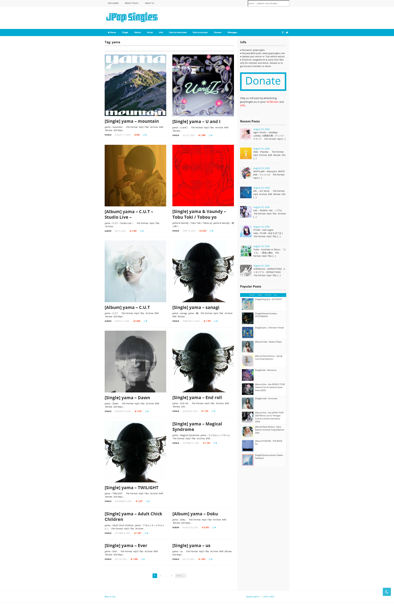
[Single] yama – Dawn (127, 397)
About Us (149, 3)
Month (268, 295)
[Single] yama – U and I (196, 121)
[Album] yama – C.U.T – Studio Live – (129, 214)
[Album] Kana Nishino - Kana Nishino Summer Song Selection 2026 (269, 429)
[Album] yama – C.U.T (127, 307)
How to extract (200, 32)
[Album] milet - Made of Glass (268, 341)
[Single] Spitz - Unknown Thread (269, 327)
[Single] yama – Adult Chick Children (133, 516)
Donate (217, 32)
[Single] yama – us (191, 545)
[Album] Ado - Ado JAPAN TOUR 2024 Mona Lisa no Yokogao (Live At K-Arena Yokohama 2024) (269, 417)
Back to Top (110, 596)
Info (161, 32)
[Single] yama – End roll (197, 397)
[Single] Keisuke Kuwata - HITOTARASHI (266, 315)
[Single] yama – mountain (132, 121)
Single (125, 32)
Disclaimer (113, 3)
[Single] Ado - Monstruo (266, 370)
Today (252, 295)
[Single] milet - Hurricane (266, 398)
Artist (150, 32)
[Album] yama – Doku (195, 513)
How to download (178, 32)
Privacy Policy (132, 3)
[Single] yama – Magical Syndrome (197, 426)
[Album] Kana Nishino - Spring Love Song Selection (268, 357)
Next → (181, 575)
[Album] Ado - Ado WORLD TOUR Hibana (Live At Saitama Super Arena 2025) (270, 387)
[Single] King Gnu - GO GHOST (268, 299)
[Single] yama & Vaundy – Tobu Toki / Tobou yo (199, 214)
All (275, 295)
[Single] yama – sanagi (195, 307)
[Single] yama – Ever (126, 545)
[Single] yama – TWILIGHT (131, 487)
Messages (232, 32)
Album (137, 32)
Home (113, 32)
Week (260, 295)
